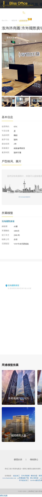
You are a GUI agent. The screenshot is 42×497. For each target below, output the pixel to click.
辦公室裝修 (34, 478)
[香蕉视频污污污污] (18, 387)
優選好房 (23, 21)
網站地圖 (3, 496)
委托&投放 (12, 38)
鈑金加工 (16, 476)
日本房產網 (25, 476)
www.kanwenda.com (9, 478)
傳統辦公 (11, 29)
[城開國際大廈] (18, 424)
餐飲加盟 (34, 476)
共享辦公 (27, 29)
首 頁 (9, 21)
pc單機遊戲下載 (23, 478)
